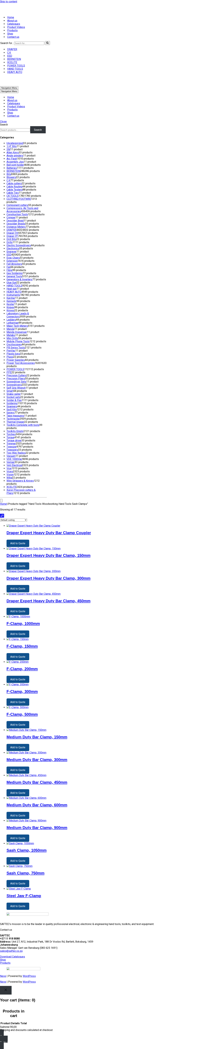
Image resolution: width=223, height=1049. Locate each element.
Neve (3, 976)
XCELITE (12, 62)
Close (3, 121)
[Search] (47, 43)
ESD (9, 55)
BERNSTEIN (14, 59)
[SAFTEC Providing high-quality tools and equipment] (111, 8)
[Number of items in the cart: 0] (1, 500)
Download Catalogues (12, 956)
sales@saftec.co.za (11, 951)
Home (10, 17)
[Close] (6, 990)
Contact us (13, 36)
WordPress (29, 976)
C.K (9, 52)
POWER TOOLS (16, 65)
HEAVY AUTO (14, 72)
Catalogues (13, 23)
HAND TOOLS (15, 68)
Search (4, 124)
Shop (10, 33)
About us (12, 20)
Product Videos (16, 27)
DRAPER (12, 49)
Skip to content (8, 1)
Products (12, 30)
